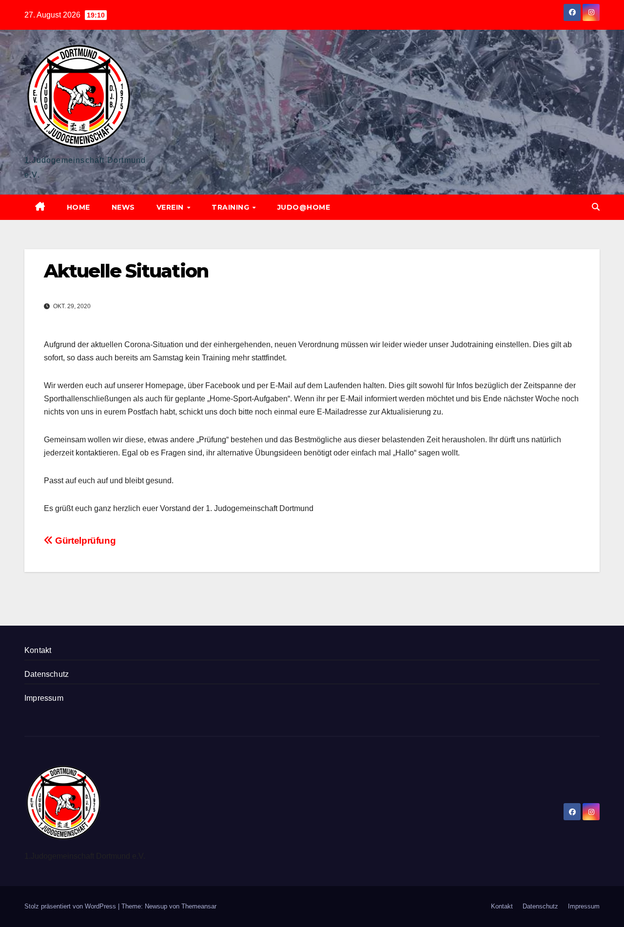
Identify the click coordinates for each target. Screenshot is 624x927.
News (123, 207)
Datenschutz (46, 674)
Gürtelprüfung (84, 540)
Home (78, 207)
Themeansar (198, 906)
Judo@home (304, 207)
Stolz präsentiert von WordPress (71, 906)
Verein (171, 207)
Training (232, 207)
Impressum (43, 698)
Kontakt (37, 650)
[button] (596, 207)
